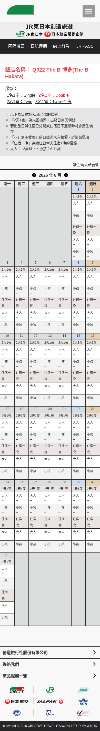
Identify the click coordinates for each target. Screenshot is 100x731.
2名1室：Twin (19, 102)
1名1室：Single (21, 95)
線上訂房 (61, 46)
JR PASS (85, 46)
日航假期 (39, 46)
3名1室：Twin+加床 (53, 102)
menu (89, 11)
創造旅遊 (19, 11)
